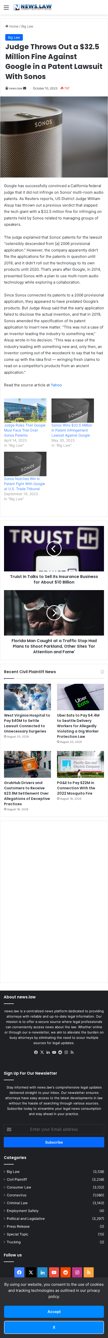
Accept (54, 1311)
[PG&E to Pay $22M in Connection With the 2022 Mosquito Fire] (80, 764)
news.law (15, 88)
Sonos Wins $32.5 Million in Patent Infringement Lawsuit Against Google (71, 430)
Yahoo (56, 385)
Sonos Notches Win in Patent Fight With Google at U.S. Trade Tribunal (24, 483)
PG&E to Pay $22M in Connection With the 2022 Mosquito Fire (76, 788)
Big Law (27, 26)
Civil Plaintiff (17, 1179)
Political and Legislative (26, 1219)
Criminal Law (17, 1203)
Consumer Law (19, 1187)
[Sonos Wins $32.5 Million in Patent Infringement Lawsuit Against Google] (72, 410)
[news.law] (33, 7)
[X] (42, 1052)
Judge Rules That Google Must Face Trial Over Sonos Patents (24, 430)
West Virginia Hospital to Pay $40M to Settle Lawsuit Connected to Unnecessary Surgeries (27, 723)
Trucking (14, 1242)
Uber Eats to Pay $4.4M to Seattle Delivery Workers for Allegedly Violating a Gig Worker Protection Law (78, 726)
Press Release (18, 1226)
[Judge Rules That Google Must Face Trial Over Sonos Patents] (25, 410)
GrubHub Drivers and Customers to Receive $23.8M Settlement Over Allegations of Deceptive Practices (27, 793)
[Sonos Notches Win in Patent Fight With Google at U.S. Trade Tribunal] (25, 464)
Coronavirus (16, 1195)
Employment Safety (23, 1211)
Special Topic (17, 1234)
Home (13, 26)
